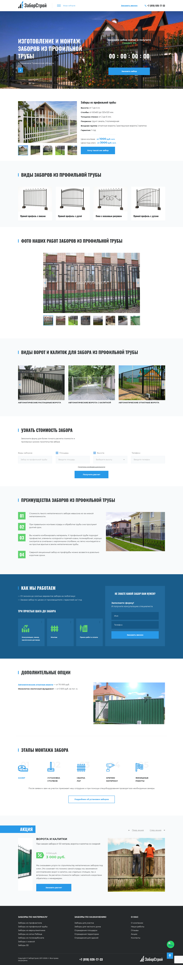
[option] (91, 128)
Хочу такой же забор (98, 150)
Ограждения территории (86, 934)
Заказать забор (129, 71)
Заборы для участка (84, 923)
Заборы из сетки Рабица (30, 934)
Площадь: (64, 453)
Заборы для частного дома (87, 927)
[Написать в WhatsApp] (170, 944)
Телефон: (136, 453)
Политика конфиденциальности (91, 467)
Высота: (100, 453)
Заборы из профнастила (30, 923)
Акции (134, 934)
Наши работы (137, 927)
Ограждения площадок (85, 930)
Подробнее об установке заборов (91, 799)
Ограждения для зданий (86, 938)
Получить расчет (91, 474)
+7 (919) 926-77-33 (156, 5)
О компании (137, 923)
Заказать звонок (135, 635)
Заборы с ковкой (26, 941)
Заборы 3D (23, 945)
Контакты (135, 938)
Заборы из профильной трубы (33, 927)
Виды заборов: (25, 453)
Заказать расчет (111, 889)
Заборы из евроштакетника (31, 930)
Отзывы (135, 930)
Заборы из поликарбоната (31, 938)
